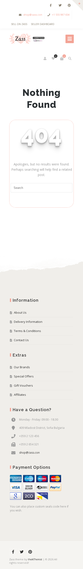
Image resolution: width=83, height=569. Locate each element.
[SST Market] (27, 38)
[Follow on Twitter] (60, 5)
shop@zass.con (32, 14)
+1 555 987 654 (60, 14)
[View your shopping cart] (61, 58)
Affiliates (20, 395)
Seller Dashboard (42, 24)
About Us (20, 312)
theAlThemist (35, 559)
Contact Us (21, 340)
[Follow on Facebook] (50, 5)
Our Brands (22, 367)
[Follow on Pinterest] (69, 5)
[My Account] (45, 58)
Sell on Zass (19, 24)
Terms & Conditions (27, 331)
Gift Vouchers (23, 385)
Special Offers (24, 376)
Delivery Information (28, 322)
